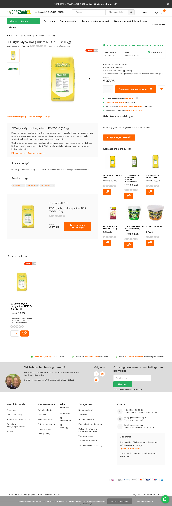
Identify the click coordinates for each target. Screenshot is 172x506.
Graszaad (82, 415)
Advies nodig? (49, 12)
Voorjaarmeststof (86, 436)
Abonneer (123, 384)
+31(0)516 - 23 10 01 (53, 372)
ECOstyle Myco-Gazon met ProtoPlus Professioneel (131, 178)
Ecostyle (15, 46)
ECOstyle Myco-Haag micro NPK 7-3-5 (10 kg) (21, 306)
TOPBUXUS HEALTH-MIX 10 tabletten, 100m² (134, 228)
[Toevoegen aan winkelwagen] (24, 333)
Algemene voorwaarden (144, 494)
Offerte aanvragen (46, 424)
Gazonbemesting (68, 21)
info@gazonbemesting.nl (135, 417)
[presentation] (89, 79)
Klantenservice (159, 24)
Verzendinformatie (46, 419)
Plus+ (57, 494)
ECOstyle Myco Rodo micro (112, 176)
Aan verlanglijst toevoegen (161, 89)
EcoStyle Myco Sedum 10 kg (152, 176)
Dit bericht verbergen (119, 501)
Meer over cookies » (145, 501)
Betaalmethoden (45, 410)
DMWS (50, 494)
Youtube (96, 379)
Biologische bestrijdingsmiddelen (131, 21)
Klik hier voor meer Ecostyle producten (28, 153)
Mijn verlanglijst (65, 426)
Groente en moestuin (87, 441)
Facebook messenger (133, 425)
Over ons (42, 415)
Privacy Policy (44, 433)
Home (9, 35)
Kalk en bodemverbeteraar (90, 424)
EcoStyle (18, 185)
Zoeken (131, 12)
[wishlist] (156, 12)
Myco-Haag (47, 185)
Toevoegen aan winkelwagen (77, 226)
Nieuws (12, 27)
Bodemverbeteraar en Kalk (95, 21)
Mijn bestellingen (65, 419)
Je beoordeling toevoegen (58, 46)
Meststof (32, 185)
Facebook (96, 374)
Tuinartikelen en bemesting (90, 445)
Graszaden (49, 21)
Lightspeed (31, 494)
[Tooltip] (137, 98)
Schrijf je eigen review (118, 137)
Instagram (102, 374)
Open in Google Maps (130, 448)
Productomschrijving (16, 116)
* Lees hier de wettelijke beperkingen (128, 389)
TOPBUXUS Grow (154, 226)
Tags (47, 116)
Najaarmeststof (85, 410)
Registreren (65, 413)
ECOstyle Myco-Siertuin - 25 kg (110, 227)
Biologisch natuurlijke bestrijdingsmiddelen (87, 430)
